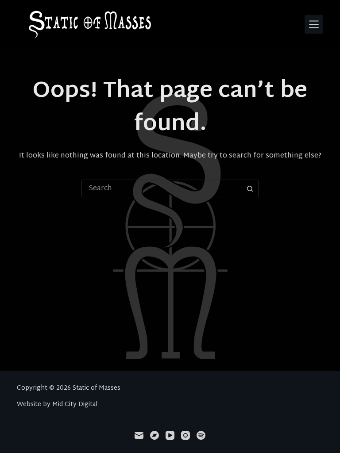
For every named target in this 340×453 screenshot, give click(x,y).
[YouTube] (170, 435)
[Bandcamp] (154, 435)
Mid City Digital (74, 404)
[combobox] (161, 188)
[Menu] (314, 24)
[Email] (139, 435)
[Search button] (249, 188)
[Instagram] (185, 435)
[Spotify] (201, 435)
